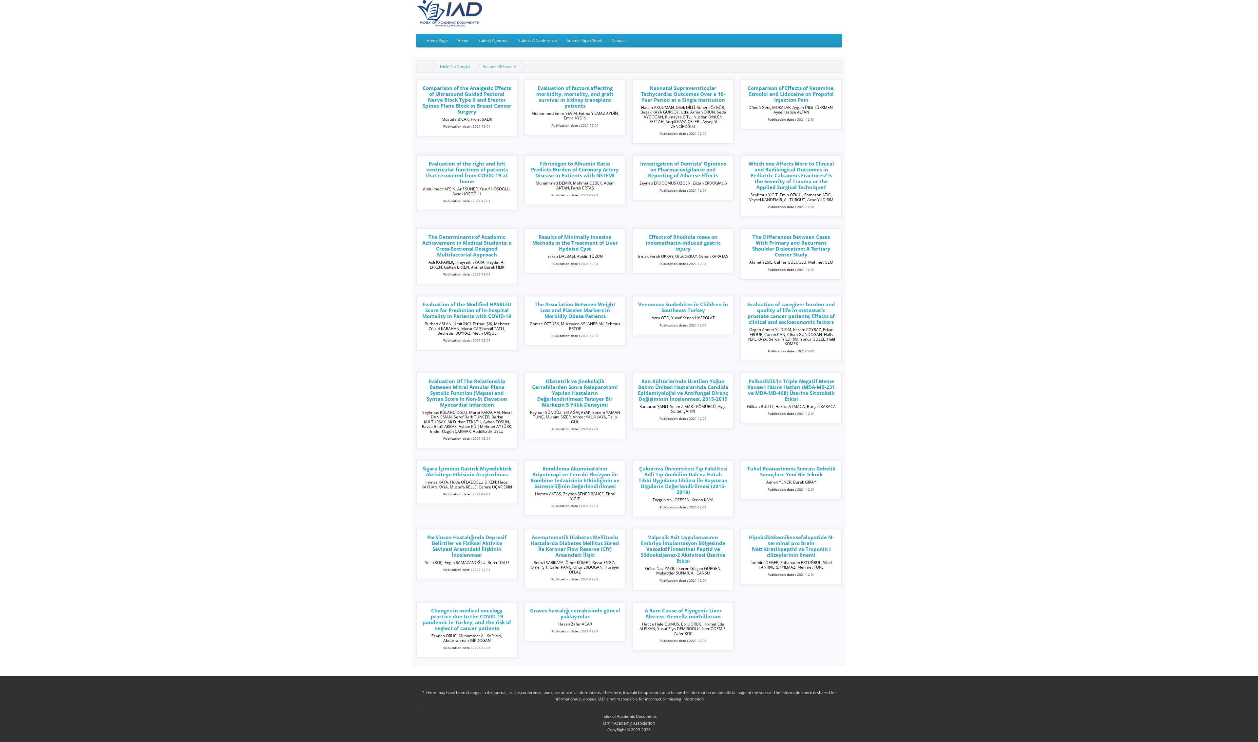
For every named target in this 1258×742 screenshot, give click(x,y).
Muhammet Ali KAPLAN (480, 636)
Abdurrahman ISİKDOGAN (467, 640)
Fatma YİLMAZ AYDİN (598, 113)
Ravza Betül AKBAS (439, 426)
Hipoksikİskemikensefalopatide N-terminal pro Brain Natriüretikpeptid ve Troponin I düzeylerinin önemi (791, 546)
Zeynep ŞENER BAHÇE (583, 494)
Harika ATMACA (790, 406)
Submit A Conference (537, 40)
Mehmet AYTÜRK (495, 426)
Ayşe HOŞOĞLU (466, 194)
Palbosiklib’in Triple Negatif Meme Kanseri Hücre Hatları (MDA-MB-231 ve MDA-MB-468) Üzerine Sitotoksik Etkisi (791, 390)
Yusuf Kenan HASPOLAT (693, 318)
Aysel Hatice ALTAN (791, 112)
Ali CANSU (700, 573)
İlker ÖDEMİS (714, 628)
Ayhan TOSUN (496, 422)
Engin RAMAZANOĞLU (465, 562)
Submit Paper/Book (584, 40)
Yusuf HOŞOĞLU (495, 189)
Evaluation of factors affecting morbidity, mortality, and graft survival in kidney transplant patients (575, 97)
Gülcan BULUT (760, 406)
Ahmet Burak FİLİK (487, 267)
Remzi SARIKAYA (548, 562)
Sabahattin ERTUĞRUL (800, 562)
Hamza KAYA (436, 482)
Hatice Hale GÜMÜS (660, 624)
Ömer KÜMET (577, 562)
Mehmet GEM (820, 262)
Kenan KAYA (703, 500)
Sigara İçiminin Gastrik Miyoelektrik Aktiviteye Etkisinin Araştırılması (467, 471)
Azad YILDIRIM (820, 200)
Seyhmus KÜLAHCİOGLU (444, 412)
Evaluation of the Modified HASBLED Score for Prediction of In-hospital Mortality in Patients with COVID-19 (466, 310)
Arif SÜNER (467, 189)
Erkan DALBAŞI (561, 256)
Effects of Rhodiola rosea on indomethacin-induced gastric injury (683, 243)
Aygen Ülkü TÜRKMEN (812, 107)
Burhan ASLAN (438, 324)
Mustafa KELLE (463, 487)
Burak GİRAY (804, 482)
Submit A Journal (493, 40)
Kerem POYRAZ (807, 329)
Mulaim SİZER (558, 417)
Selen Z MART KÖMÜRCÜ (693, 406)
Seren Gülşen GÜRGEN (699, 568)
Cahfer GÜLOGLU (790, 262)
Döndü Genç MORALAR (770, 107)
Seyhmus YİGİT (764, 195)
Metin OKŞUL (484, 333)
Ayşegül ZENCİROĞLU (694, 124)
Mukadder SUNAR (672, 573)
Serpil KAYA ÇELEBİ (683, 121)
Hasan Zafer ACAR (575, 624)
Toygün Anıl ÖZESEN (671, 500)
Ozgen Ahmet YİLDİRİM (770, 329)
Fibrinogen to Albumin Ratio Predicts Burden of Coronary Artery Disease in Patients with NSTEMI (575, 169)
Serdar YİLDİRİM (783, 339)
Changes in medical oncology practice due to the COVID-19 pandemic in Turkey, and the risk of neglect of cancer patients (467, 619)
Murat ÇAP (471, 328)
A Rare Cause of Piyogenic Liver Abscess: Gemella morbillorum (683, 613)
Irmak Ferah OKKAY (655, 256)
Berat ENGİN (604, 562)
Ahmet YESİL (760, 262)
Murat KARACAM (484, 412)
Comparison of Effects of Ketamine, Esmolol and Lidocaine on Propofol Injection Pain (791, 94)
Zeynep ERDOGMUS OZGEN (665, 183)
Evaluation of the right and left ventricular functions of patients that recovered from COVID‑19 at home (467, 172)
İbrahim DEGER (764, 562)
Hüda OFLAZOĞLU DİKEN (473, 482)
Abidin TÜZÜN (590, 256)
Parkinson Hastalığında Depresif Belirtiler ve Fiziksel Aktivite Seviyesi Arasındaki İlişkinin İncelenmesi (466, 546)
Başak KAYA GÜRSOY (659, 112)
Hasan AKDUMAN (657, 107)
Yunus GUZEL (812, 339)
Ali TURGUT (794, 200)
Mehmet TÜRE (810, 567)
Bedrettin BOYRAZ (453, 333)
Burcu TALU (498, 562)
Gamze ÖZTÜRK (544, 324)
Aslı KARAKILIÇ (442, 262)
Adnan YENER (778, 482)
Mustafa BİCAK (455, 119)
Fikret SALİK (481, 119)
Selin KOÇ (434, 562)
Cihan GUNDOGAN (804, 334)
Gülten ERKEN (456, 267)
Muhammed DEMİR (553, 183)
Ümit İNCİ (462, 324)
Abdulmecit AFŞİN (439, 189)
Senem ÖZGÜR (710, 107)
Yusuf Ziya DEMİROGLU (678, 628)
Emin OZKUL (791, 195)
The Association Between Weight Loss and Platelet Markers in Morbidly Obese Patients (575, 310)
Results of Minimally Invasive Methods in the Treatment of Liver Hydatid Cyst (575, 243)
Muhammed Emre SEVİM (554, 113)
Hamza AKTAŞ (548, 494)
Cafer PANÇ (560, 567)
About (463, 40)
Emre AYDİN (575, 118)
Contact (619, 40)
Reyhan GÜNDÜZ (546, 412)
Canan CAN (774, 334)
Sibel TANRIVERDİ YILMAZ (795, 565)
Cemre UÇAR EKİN (495, 487)
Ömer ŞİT (539, 567)
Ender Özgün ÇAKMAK (450, 431)
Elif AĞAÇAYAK (576, 412)
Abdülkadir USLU (488, 431)
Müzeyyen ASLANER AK (582, 324)
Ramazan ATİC (817, 195)
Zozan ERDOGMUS (710, 183)
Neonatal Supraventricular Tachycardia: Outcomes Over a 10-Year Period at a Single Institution (683, 94)
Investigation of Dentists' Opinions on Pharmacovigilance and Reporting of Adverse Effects (683, 169)
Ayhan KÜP (468, 426)
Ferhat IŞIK (482, 324)
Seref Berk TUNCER (471, 417)
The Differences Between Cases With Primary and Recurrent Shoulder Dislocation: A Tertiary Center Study (791, 246)
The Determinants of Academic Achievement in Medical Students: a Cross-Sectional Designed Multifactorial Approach (467, 246)
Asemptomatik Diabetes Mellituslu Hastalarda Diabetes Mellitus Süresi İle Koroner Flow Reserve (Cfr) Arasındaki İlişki (575, 546)
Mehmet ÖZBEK (587, 183)
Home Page (437, 40)
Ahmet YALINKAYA (589, 417)
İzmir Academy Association (629, 723)
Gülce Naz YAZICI (661, 568)
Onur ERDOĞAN (587, 567)
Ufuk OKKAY (686, 256)
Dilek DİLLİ (685, 107)
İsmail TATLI (493, 328)
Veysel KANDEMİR (765, 200)
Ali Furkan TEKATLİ (464, 422)
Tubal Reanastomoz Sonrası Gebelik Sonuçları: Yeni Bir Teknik (791, 471)
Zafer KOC (683, 633)
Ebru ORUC (691, 624)
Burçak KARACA (821, 406)
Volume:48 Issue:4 (499, 66)
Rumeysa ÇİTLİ (678, 117)
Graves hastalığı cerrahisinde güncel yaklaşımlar (575, 613)
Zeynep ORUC (444, 636)
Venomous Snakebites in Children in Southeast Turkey (683, 307)
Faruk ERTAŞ (582, 188)
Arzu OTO (660, 318)
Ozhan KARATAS (713, 256)
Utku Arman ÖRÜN (698, 112)
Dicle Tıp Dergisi (455, 66)
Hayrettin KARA (471, 262)
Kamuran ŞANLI (653, 406)
